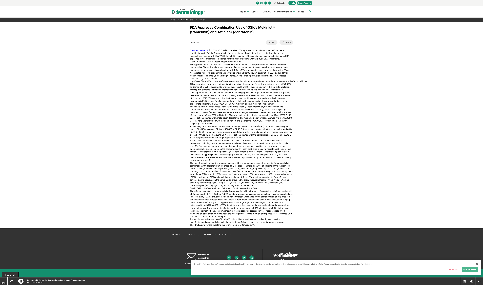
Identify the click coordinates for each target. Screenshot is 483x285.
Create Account (304, 3)
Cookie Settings (452, 269)
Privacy (176, 234)
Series (255, 11)
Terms (191, 234)
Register (10, 275)
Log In (292, 3)
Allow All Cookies (470, 269)
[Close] (477, 264)
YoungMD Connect (283, 11)
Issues (301, 11)
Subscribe (281, 3)
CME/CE (267, 11)
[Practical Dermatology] (188, 11)
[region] (336, 267)
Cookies (207, 234)
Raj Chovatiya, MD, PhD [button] (35, 282)
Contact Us (225, 234)
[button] (21, 281)
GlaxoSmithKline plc (199, 50)
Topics (243, 11)
